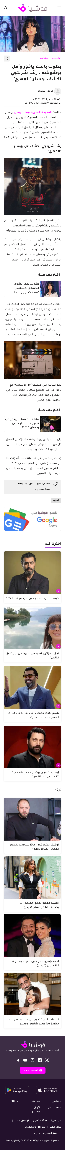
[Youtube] (25, 1060)
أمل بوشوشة (25, 484)
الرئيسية (56, 58)
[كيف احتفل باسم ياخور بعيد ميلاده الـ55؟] (32, 572)
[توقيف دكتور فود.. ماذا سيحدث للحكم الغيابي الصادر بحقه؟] (32, 819)
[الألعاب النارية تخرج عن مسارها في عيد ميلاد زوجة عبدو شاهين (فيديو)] (32, 994)
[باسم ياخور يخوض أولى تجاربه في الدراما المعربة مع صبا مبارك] (32, 687)
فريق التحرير (45, 91)
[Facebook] (40, 1060)
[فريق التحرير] (57, 91)
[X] (47, 1060)
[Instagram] (32, 1060)
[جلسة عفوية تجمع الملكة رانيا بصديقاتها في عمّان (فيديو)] (32, 877)
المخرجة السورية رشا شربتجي (33, 112)
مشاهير (44, 58)
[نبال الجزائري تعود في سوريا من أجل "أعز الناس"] (32, 628)
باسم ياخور (43, 484)
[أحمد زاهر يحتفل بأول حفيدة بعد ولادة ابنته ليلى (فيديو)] (32, 935)
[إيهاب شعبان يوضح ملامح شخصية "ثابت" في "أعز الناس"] (32, 747)
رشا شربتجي (42, 489)
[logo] (32, 8)
